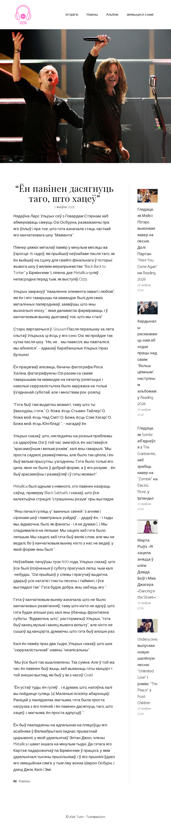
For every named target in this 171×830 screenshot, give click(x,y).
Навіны (92, 14)
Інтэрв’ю (71, 14)
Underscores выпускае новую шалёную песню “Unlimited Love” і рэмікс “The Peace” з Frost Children (147, 671)
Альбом (112, 14)
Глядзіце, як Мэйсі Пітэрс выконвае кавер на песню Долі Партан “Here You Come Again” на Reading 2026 (147, 244)
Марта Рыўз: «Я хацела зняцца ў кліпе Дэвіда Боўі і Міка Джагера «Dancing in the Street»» (146, 569)
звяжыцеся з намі (140, 14)
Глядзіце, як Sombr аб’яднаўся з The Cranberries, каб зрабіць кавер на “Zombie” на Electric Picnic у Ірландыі (147, 463)
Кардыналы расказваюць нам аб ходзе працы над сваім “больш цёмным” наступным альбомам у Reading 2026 (147, 362)
